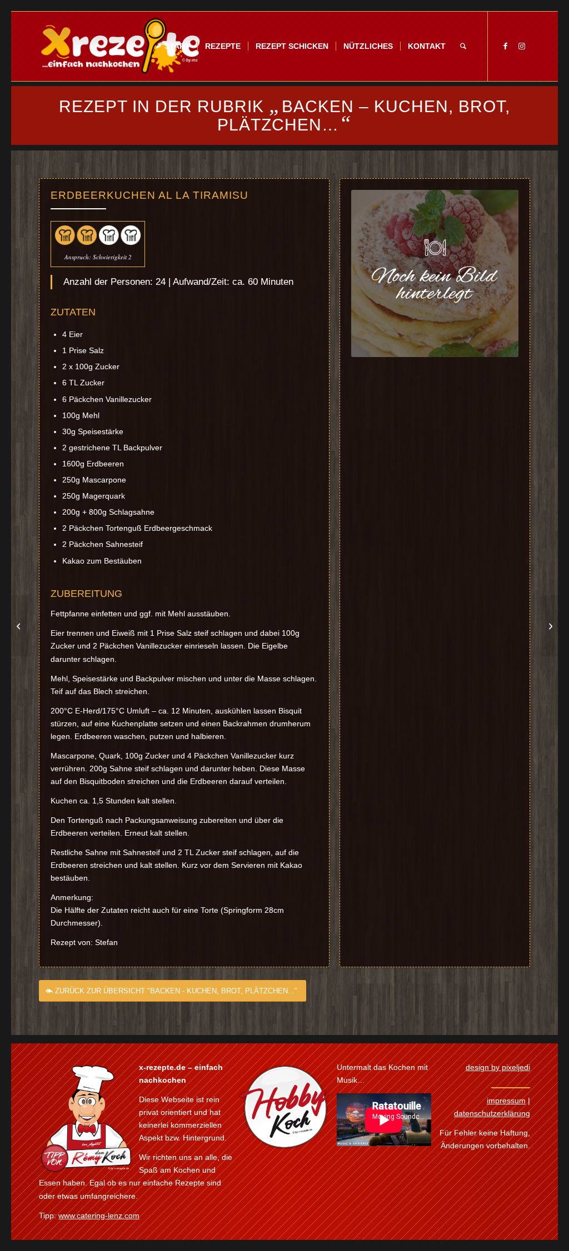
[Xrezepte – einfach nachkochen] (120, 46)
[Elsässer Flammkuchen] (19, 625)
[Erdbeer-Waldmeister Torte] (549, 625)
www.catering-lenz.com (98, 1215)
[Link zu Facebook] (505, 46)
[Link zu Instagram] (521, 46)
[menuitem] (172, 46)
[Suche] (463, 46)
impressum (506, 1100)
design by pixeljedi (498, 1067)
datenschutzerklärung (492, 1113)
